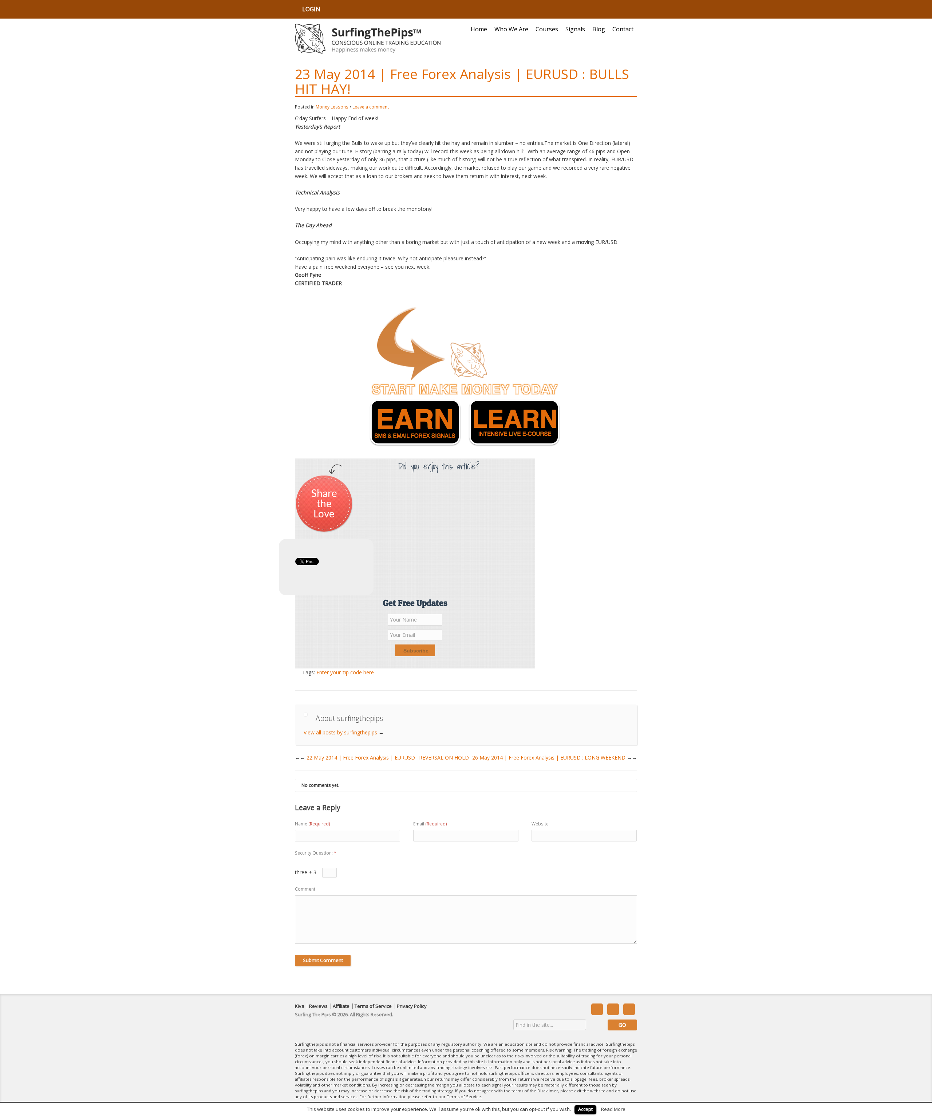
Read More (613, 1109)
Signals (575, 29)
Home (479, 29)
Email (430, 824)
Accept (585, 1109)
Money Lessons (332, 107)
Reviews (318, 1006)
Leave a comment (370, 107)
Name (312, 824)
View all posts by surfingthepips (344, 732)
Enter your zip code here (345, 672)
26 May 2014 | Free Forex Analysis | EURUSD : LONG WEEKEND (554, 757)
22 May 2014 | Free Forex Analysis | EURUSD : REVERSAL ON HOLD (384, 757)
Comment (305, 889)
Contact (622, 29)
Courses (547, 29)
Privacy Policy (412, 1006)
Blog (598, 29)
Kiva (299, 1006)
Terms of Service (373, 1006)
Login (311, 9)
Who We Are (511, 29)
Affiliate (341, 1006)
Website (540, 824)
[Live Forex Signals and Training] (368, 39)
